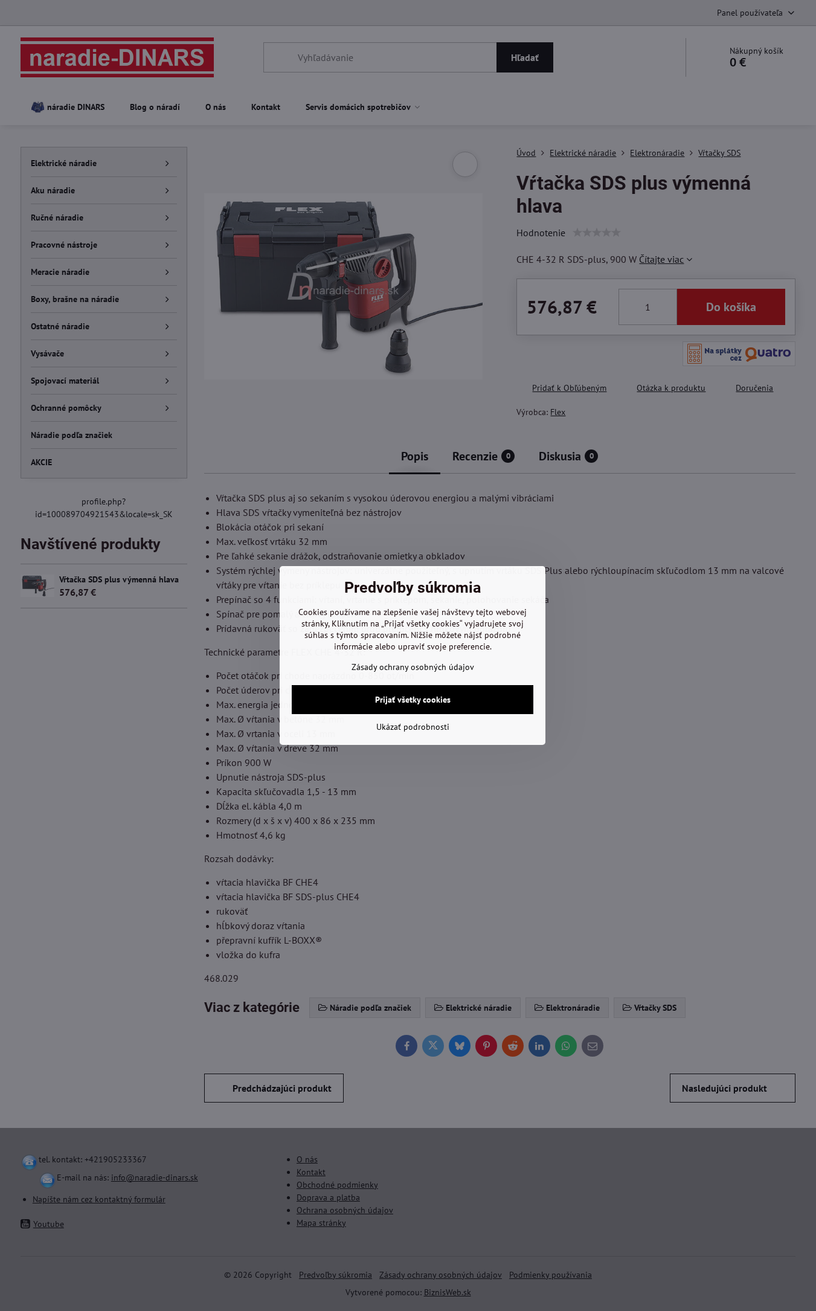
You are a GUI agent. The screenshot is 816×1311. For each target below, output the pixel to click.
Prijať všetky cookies (413, 699)
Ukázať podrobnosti (412, 726)
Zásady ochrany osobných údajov (413, 667)
